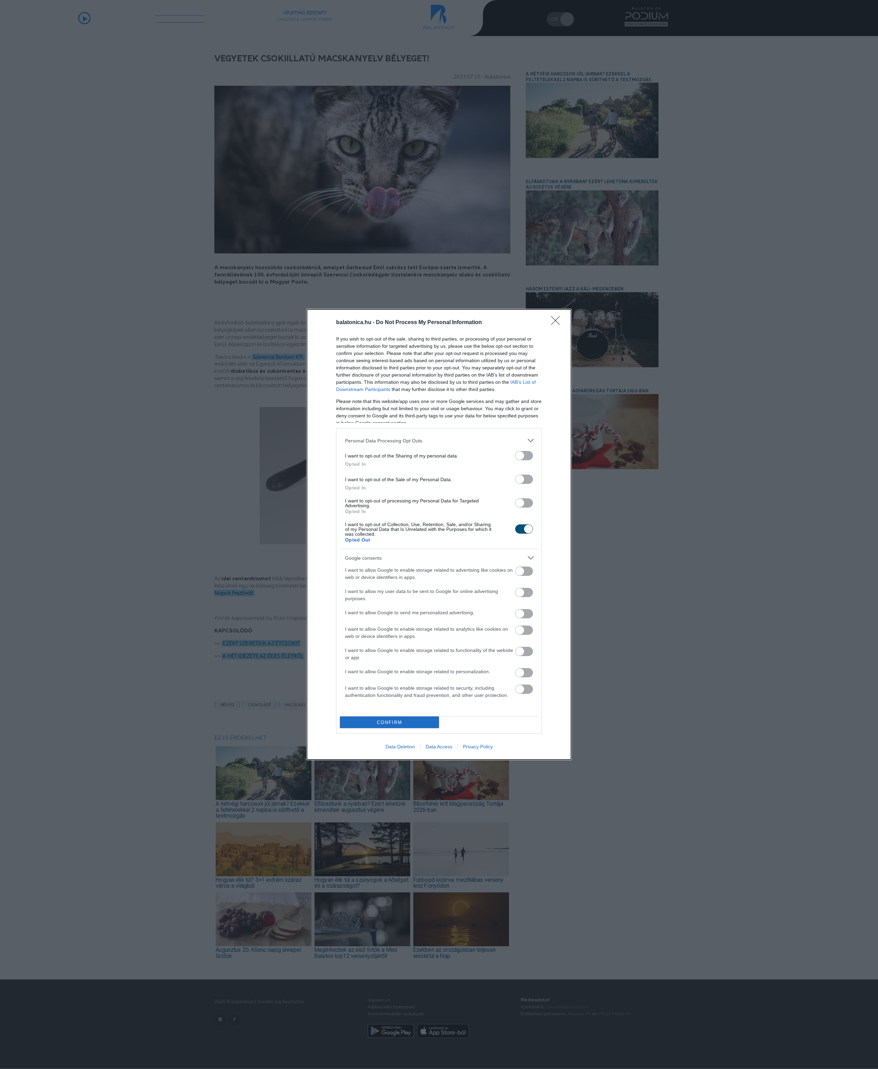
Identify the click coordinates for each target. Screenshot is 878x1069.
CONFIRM (389, 722)
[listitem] (439, 440)
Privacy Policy (478, 746)
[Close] (557, 322)
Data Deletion (400, 746)
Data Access (439, 746)
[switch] (524, 455)
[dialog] (439, 534)
